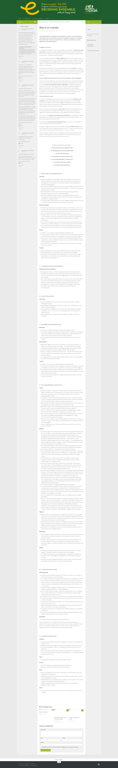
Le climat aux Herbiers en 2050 (93, 50)
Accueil (19, 18)
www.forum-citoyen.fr (28, 76)
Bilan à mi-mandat (43, 712)
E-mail (63, 738)
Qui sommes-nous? (27, 18)
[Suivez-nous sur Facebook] (35, 22)
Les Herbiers (67, 22)
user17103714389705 (45, 30)
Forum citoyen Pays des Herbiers (28, 29)
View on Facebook (21, 56)
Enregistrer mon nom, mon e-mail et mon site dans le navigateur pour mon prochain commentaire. (60, 747)
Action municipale (43, 22)
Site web (42, 742)
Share (20, 57)
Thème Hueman (34, 765)
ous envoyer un (91, 40)
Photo (22, 77)
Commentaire (43, 729)
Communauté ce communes (56, 22)
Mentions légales (59, 759)
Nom (42, 738)
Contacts (47, 18)
